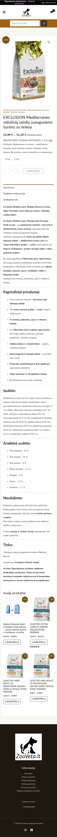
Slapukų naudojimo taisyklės (28, 791)
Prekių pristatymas (28, 780)
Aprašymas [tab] (8, 187)
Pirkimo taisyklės (28, 777)
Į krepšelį (33, 171)
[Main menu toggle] (4, 12)
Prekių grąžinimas (28, 784)
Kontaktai (28, 774)
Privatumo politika (28, 787)
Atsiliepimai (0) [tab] (10, 199)
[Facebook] (31, 830)
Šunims (21, 112)
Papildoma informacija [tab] (14, 193)
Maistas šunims (35, 110)
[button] (49, 42)
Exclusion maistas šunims (15, 110)
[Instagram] (25, 830)
